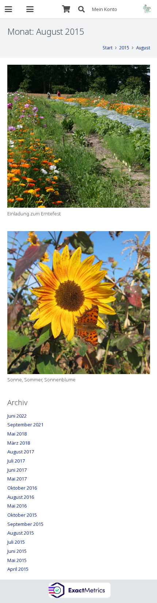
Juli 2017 (16, 460)
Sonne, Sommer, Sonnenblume (41, 379)
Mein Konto (104, 9)
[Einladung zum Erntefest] (78, 136)
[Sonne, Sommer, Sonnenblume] (78, 302)
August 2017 (20, 451)
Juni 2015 (17, 551)
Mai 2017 (17, 478)
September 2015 (25, 524)
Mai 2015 (17, 560)
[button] (8, 9)
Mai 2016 (17, 505)
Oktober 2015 (22, 515)
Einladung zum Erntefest (34, 213)
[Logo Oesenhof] (146, 9)
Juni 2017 (17, 470)
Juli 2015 (16, 542)
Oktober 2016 (22, 488)
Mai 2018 (17, 433)
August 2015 (20, 532)
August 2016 (20, 497)
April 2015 (17, 569)
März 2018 (18, 443)
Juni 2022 (17, 415)
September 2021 (25, 424)
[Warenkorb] (66, 9)
